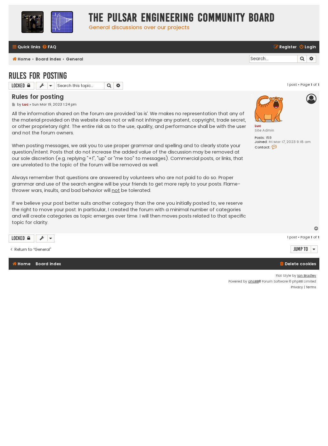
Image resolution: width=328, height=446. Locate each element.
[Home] (47, 22)
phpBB (253, 281)
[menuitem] (49, 47)
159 (269, 138)
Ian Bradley (306, 275)
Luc (258, 125)
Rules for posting (38, 76)
